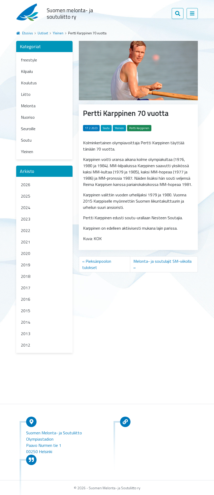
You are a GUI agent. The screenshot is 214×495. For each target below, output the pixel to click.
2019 (25, 265)
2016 (25, 299)
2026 (25, 184)
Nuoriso (28, 117)
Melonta (28, 106)
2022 (25, 230)
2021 (25, 242)
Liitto (26, 94)
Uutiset (43, 33)
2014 (25, 322)
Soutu (26, 140)
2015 (25, 311)
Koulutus (29, 83)
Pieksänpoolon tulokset (96, 264)
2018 (25, 276)
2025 (25, 196)
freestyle (29, 60)
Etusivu (27, 33)
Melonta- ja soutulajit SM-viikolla (162, 261)
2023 (25, 219)
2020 (25, 253)
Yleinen (58, 33)
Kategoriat (30, 46)
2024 (25, 207)
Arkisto (27, 171)
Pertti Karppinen (139, 128)
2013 (25, 333)
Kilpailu (27, 71)
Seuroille (28, 129)
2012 (25, 345)
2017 (25, 288)
